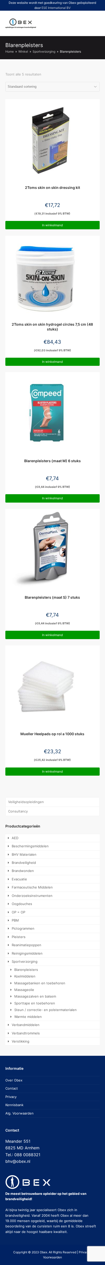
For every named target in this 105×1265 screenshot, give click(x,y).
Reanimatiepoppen (26, 945)
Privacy (11, 1097)
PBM (15, 920)
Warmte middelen (28, 1017)
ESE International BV (56, 8)
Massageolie (24, 990)
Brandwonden (23, 871)
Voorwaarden (52, 1257)
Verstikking (20, 1041)
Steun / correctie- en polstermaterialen (45, 1010)
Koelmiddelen (24, 976)
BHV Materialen (24, 854)
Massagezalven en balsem (35, 996)
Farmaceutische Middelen (32, 887)
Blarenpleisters (26, 970)
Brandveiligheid (24, 863)
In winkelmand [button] (52, 225)
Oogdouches (22, 904)
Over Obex (13, 1080)
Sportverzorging (24, 961)
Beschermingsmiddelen (30, 846)
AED (15, 838)
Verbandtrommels (26, 1033)
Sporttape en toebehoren (34, 1003)
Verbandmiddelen (26, 1025)
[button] (76, 23)
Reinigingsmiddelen (27, 953)
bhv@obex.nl (17, 1161)
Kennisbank (14, 1105)
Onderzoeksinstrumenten (32, 896)
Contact (11, 1088)
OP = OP (18, 912)
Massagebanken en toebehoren (39, 983)
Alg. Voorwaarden (19, 1113)
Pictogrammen (23, 928)
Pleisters (18, 937)
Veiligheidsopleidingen (26, 802)
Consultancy (18, 811)
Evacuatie (19, 879)
